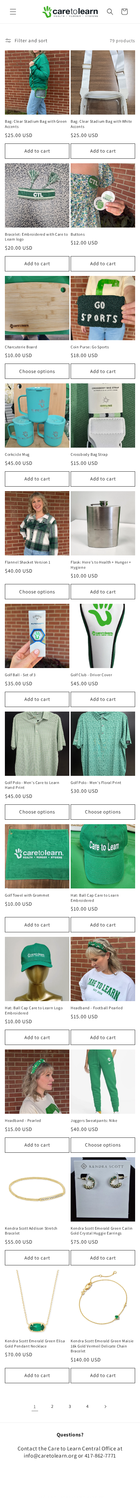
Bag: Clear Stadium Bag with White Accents (101, 124)
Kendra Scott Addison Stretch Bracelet (31, 1231)
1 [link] (35, 1406)
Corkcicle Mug (17, 454)
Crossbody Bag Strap (89, 454)
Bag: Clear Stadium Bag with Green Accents (36, 124)
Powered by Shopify (88, 1496)
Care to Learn (59, 1496)
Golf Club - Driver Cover (91, 674)
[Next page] (105, 1406)
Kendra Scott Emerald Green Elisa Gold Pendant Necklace (35, 1343)
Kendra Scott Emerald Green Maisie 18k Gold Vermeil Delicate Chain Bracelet (102, 1345)
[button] (13, 12)
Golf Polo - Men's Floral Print (96, 782)
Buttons (78, 234)
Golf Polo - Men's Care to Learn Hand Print (32, 785)
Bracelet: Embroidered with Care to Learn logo (36, 237)
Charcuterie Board (21, 346)
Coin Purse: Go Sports (90, 346)
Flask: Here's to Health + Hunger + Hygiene (101, 565)
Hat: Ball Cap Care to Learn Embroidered (95, 898)
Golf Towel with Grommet (27, 895)
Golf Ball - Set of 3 (20, 674)
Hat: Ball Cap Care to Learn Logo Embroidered (34, 1010)
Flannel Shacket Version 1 (27, 562)
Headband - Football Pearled (97, 1007)
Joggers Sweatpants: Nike (94, 1120)
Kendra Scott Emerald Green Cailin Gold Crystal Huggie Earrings (102, 1231)
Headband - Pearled (23, 1120)
